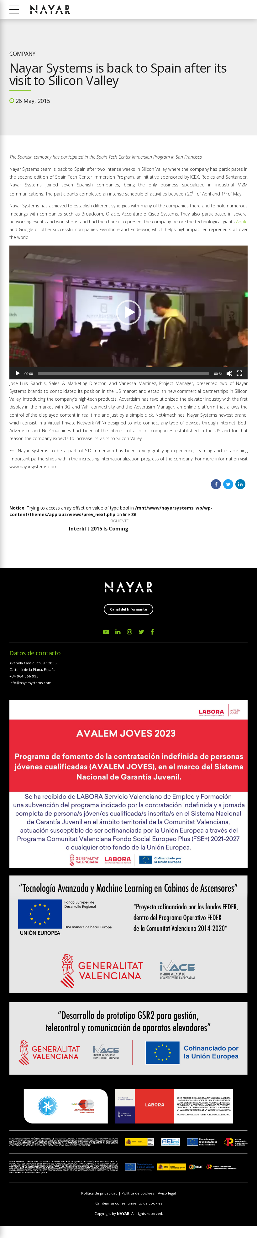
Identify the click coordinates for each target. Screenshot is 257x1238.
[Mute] (229, 373)
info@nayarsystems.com (30, 682)
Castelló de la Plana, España (32, 669)
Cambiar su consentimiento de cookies (128, 1203)
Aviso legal (167, 1193)
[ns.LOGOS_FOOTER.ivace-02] (128, 975)
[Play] (17, 373)
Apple (242, 222)
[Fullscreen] (239, 373)
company (22, 53)
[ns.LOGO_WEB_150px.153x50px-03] (129, 587)
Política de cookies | (140, 1193)
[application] (128, 312)
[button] (128, 312)
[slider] (123, 373)
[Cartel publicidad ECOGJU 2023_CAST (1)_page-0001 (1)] (128, 784)
